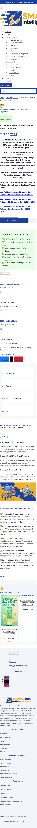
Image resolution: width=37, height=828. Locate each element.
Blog (11, 75)
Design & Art (14, 48)
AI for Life (13, 59)
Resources (10, 62)
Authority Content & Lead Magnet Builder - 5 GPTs (9, 632)
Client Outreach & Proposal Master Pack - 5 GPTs (27, 603)
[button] (34, 414)
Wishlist (8, 81)
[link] (4, 359)
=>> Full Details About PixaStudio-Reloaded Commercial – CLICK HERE (16, 193)
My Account (10, 78)
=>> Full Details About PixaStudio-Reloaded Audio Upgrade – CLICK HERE (15, 209)
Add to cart (12, 220)
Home (8, 32)
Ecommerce (14, 51)
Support (12, 70)
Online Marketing (15, 40)
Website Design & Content (19, 56)
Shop (7, 35)
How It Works (14, 67)
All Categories (11, 37)
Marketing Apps (12, 98)
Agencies (13, 45)
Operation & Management (18, 54)
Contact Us (14, 73)
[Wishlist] (33, 220)
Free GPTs (13, 65)
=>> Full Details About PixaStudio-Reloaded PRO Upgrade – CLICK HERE (17, 200)
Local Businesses (16, 43)
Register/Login (6, 85)
